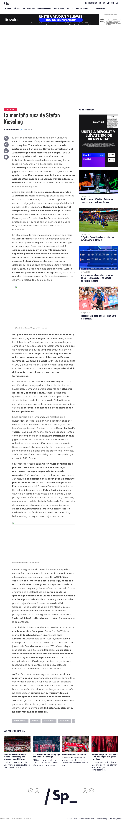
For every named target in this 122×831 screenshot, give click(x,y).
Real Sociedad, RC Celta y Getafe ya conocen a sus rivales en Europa (97, 201)
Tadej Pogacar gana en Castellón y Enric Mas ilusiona (98, 317)
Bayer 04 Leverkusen (20, 721)
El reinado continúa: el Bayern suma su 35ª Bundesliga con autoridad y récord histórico (15, 757)
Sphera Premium (43, 8)
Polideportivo (28, 8)
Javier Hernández (49, 721)
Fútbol (16, 8)
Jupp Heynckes (64, 721)
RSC (92, 8)
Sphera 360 (100, 8)
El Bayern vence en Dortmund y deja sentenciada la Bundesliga (46, 755)
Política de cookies (16, 818)
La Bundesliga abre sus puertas (74, 754)
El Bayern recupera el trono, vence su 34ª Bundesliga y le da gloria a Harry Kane (104, 757)
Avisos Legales (4, 818)
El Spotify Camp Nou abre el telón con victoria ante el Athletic (97, 239)
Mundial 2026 (58, 8)
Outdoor (70, 8)
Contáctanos (27, 818)
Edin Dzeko (35, 721)
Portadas (9, 8)
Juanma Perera (11, 129)
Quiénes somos (82, 8)
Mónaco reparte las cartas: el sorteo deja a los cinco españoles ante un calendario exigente (97, 278)
